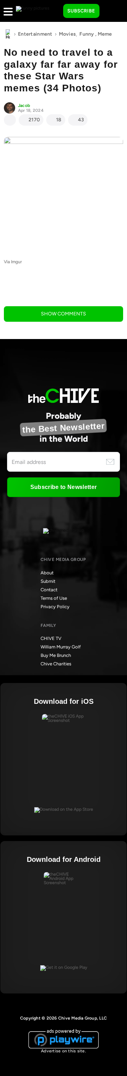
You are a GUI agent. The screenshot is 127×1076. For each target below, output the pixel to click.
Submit (48, 581)
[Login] (111, 11)
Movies (67, 34)
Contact (49, 589)
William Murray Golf (61, 646)
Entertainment (35, 34)
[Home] (8, 34)
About (47, 572)
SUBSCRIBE (81, 10)
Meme (105, 34)
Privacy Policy (55, 606)
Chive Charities (56, 663)
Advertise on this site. (63, 1050)
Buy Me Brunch (56, 655)
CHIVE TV (51, 638)
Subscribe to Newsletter (63, 487)
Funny (86, 34)
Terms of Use (54, 598)
